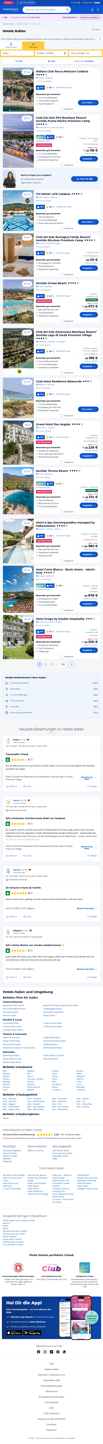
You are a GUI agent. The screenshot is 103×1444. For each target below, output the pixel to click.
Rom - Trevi (57, 1104)
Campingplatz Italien (52, 1009)
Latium (6, 1118)
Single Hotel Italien (51, 1037)
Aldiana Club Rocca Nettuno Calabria (62, 71)
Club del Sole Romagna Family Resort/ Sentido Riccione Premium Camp (63, 238)
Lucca (79, 1084)
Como (54, 1079)
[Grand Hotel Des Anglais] (18, 443)
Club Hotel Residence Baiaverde (59, 381)
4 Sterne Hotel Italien (12, 1026)
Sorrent (80, 1071)
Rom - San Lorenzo (60, 1106)
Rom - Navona (83, 1106)
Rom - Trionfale (34, 1098)
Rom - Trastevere (59, 1098)
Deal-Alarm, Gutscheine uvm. (51, 1375)
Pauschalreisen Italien (62, 1153)
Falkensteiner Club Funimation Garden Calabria (61, 1183)
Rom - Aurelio (83, 1098)
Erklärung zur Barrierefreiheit (51, 1419)
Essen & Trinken (10, 1156)
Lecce (54, 1073)
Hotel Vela (7, 1186)
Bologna (31, 1071)
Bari (29, 1073)
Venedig (6, 1081)
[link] (92, 9)
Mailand (6, 1073)
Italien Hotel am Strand (53, 1055)
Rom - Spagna (9, 1104)
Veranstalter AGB (51, 1380)
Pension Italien (9, 1015)
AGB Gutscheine (51, 1413)
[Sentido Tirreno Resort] (18, 490)
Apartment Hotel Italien (13, 1005)
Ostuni (55, 1076)
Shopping (7, 1161)
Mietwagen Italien (60, 1156)
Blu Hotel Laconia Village (14, 1175)
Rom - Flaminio (9, 1098)
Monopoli (81, 1087)
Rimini (55, 1087)
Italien (5, 1225)
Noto (54, 1081)
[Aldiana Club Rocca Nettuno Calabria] (18, 90)
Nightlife (7, 1158)
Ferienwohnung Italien (53, 1012)
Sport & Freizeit (10, 1153)
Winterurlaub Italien (12, 1062)
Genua (30, 1076)
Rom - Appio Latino (11, 1109)
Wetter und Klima (35, 1150)
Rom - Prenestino (84, 1104)
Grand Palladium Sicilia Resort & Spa (62, 1195)
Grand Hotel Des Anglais (53, 424)
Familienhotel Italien (12, 1044)
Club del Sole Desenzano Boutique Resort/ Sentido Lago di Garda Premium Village (66, 333)
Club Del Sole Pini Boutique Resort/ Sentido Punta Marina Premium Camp (63, 119)
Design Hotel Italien (11, 1041)
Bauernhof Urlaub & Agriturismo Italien (61, 1005)
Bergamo (81, 1076)
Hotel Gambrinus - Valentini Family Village (38, 1192)
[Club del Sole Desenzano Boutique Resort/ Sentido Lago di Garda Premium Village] (18, 351)
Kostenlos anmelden (89, 17)
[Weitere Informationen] (84, 150)
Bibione (30, 1089)
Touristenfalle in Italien (13, 1244)
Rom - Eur (81, 1101)
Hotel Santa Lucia (10, 1183)
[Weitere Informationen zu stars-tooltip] (46, 75)
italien (5, 1228)
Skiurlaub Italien (50, 1059)
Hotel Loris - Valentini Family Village (62, 1176)
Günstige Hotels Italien (13, 1030)
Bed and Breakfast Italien (14, 1009)
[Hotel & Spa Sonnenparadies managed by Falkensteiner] (18, 541)
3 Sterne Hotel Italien (52, 1026)
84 (63, 664)
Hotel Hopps (33, 1186)
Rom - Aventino (9, 1101)
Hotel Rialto (82, 1186)
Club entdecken (69, 17)
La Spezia (56, 1089)
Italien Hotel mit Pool (12, 1059)
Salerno (80, 1079)
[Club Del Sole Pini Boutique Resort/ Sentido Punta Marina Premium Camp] (18, 141)
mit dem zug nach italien (14, 1234)
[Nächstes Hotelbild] (30, 90)
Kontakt (74, 3)
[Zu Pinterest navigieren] (58, 1352)
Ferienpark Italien (11, 1012)
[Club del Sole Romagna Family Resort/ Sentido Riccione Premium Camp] (18, 255)
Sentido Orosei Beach (51, 283)
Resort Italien (49, 1015)
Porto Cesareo (33, 1087)
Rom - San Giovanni (36, 1106)
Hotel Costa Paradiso (37, 1183)
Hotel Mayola (83, 1175)
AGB (51, 1408)
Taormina (81, 1089)
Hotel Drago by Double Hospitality (60, 618)
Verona (30, 1081)
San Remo (56, 1084)
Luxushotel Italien (11, 1023)
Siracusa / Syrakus (35, 1079)
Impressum (51, 1430)
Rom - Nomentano (11, 1106)
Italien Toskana (9, 1236)
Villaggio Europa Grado (87, 1188)
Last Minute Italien (60, 1150)
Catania (6, 1087)
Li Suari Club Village (12, 1188)
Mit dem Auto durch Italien (15, 1231)
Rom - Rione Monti (35, 1109)
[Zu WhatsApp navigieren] (64, 1352)
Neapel (6, 1076)
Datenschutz (52, 1391)
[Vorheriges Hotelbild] (6, 90)
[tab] (11, 46)
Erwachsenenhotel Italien (54, 1041)
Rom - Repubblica (60, 1109)
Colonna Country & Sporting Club (60, 1190)
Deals (7, 3)
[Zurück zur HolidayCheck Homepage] (10, 9)
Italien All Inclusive (11, 1037)
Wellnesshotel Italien (52, 1048)
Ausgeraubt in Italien (12, 1239)
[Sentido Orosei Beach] (18, 301)
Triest (79, 1081)
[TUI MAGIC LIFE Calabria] (18, 210)
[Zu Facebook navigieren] (38, 1352)
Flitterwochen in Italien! (13, 1242)
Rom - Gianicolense (36, 1101)
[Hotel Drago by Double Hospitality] (18, 637)
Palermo (6, 1084)
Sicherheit (51, 1424)
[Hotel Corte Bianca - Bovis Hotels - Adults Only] (18, 589)
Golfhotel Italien (50, 1044)
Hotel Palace (33, 1188)
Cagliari (55, 1071)
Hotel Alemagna (84, 1183)
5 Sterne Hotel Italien (52, 1023)
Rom (5, 1071)
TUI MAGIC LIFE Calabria (53, 194)
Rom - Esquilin (33, 1104)
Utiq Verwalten (51, 1402)
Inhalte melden (52, 1369)
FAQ (51, 1364)
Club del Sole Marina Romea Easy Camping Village (37, 1178)
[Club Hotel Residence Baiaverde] (18, 398)
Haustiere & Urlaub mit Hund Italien (19, 1048)
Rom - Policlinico (59, 1101)
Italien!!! (6, 1223)
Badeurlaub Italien (11, 1055)
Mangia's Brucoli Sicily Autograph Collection (87, 1179)
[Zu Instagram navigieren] (45, 1352)
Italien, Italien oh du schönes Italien (19, 1220)
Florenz (6, 1079)
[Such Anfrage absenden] (67, 9)
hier (93, 39)
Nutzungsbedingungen (51, 1386)
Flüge (54, 1158)
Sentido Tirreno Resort (52, 470)
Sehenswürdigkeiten (12, 1150)
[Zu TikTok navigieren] (51, 1352)
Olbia (79, 1073)
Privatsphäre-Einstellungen (51, 1397)
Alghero (30, 1084)
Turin (5, 1089)
